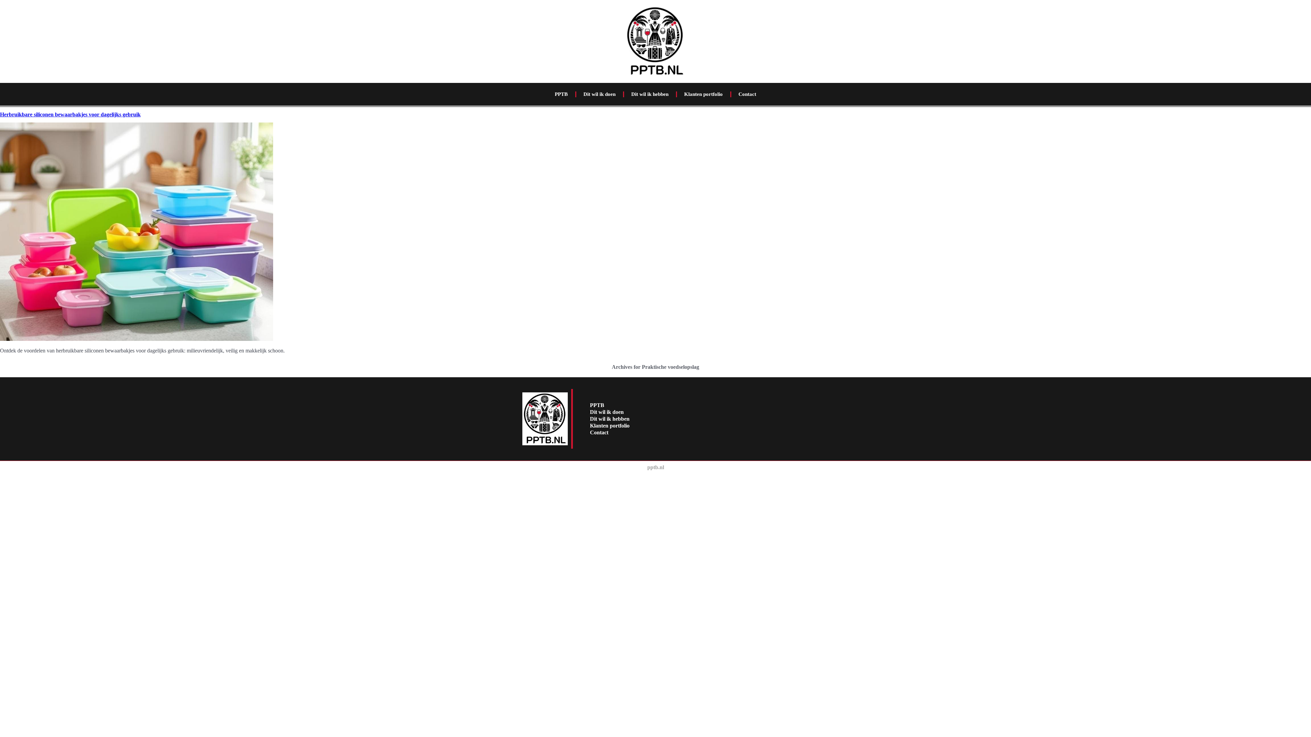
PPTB (561, 94)
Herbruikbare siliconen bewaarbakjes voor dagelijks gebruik (70, 114)
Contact (747, 94)
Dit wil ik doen (599, 94)
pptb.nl (655, 467)
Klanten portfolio (703, 94)
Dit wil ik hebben (649, 94)
